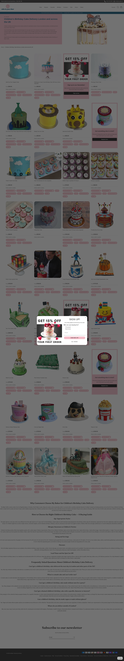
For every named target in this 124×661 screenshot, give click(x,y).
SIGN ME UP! (75, 337)
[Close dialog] (86, 317)
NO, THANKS (75, 341)
